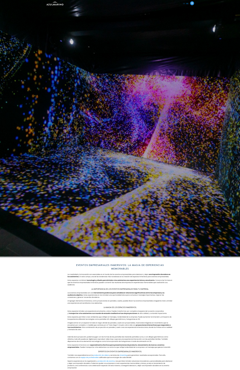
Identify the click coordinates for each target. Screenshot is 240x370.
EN (184, 3)
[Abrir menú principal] (192, 3)
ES (187, 3)
